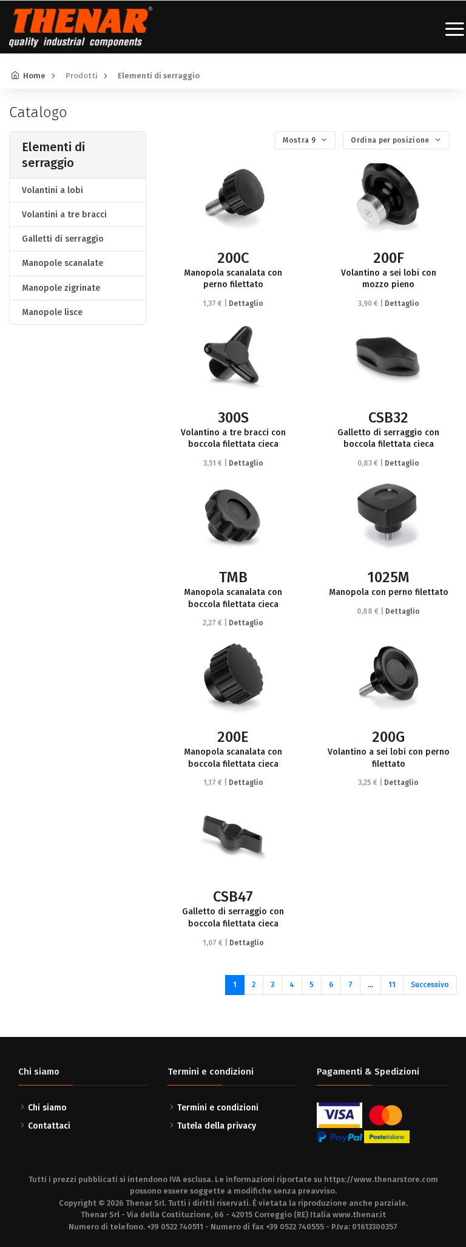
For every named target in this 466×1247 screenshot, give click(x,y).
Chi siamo (47, 1108)
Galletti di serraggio (63, 239)
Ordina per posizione (391, 140)
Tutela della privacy (216, 1126)
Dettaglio (246, 303)
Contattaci (49, 1126)
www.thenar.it (359, 1214)
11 (392, 984)
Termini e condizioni (217, 1108)
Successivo (430, 984)
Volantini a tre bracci (64, 214)
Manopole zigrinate (61, 288)
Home (34, 75)
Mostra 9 (300, 140)
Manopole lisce (52, 312)
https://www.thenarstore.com (381, 1179)
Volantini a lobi (52, 190)
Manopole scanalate (62, 263)
